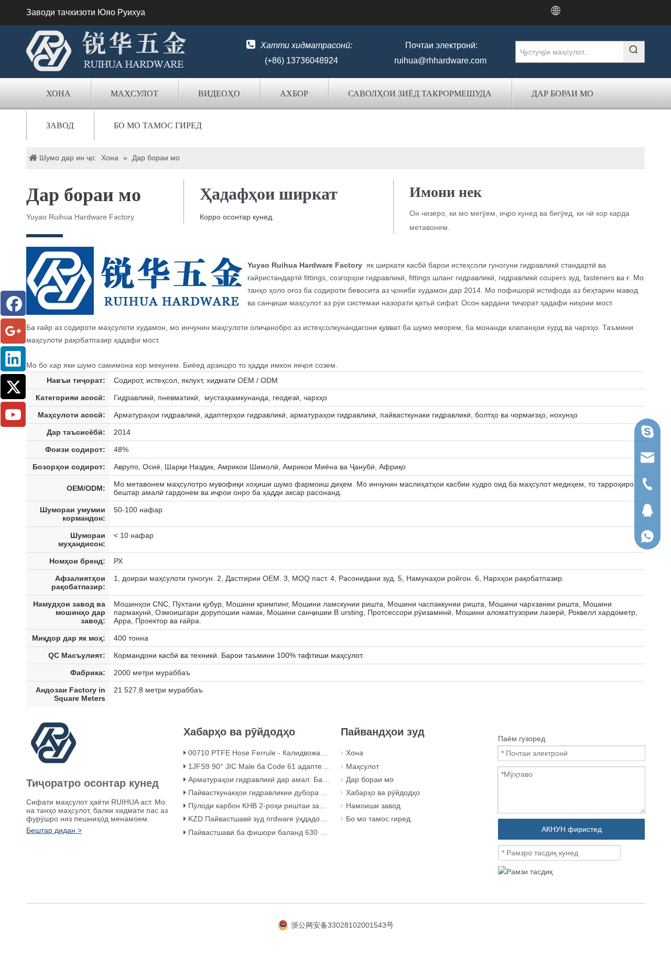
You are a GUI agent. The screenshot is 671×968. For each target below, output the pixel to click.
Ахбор (294, 93)
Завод (60, 125)
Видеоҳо (219, 93)
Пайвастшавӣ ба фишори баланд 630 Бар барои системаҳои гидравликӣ (313, 832)
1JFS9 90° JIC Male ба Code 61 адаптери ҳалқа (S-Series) (287, 766)
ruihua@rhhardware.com (440, 60)
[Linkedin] (13, 358)
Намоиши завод (373, 805)
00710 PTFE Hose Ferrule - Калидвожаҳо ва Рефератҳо (283, 753)
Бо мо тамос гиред (158, 125)
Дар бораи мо (562, 93)
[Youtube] (13, 414)
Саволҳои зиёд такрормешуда (420, 93)
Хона (58, 93)
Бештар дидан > (54, 830)
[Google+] (13, 331)
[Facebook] (13, 303)
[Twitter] (13, 386)
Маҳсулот (134, 93)
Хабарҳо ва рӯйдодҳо (383, 792)
